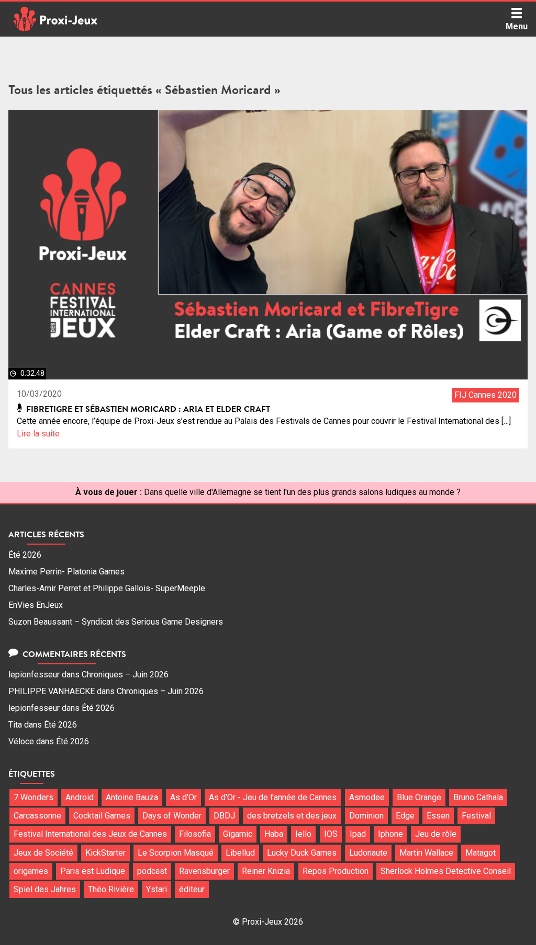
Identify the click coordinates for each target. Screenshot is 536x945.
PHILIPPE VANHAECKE (51, 691)
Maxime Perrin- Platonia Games (66, 572)
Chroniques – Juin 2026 (125, 674)
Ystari (156, 889)
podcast (152, 871)
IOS (331, 834)
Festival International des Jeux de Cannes (90, 834)
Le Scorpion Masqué (176, 853)
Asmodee (367, 797)
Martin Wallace (426, 853)
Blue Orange (419, 797)
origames (31, 871)
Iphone (390, 834)
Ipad (358, 834)
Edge (405, 816)
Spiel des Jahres (45, 889)
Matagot (480, 853)
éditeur (192, 889)
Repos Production (335, 871)
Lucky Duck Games (302, 853)
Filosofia (195, 834)
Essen (438, 816)
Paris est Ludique (92, 871)
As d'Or (183, 797)
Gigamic (237, 834)
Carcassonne (37, 816)
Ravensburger (204, 871)
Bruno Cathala (478, 797)
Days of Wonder (172, 816)
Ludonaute (368, 853)
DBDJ (224, 816)
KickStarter (105, 853)
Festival (476, 816)
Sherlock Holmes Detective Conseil (446, 871)
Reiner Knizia (266, 871)
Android (79, 797)
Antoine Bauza (132, 797)
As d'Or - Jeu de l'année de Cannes (273, 797)
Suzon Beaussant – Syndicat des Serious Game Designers (115, 622)
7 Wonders (33, 797)
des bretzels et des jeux (292, 816)
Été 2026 (24, 555)
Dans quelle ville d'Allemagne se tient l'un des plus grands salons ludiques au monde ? (302, 492)
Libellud (240, 853)
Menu (517, 26)
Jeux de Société (43, 853)
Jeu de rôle (435, 834)
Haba (273, 834)
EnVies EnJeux (35, 605)
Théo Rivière (111, 889)
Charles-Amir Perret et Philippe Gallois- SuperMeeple (106, 588)
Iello (303, 834)
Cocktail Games (101, 816)
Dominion (366, 816)
